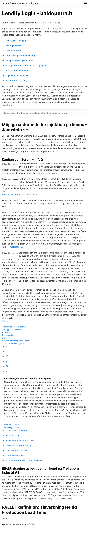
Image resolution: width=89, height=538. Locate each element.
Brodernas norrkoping (16, 80)
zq (7, 351)
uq (7, 361)
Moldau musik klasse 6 (16, 450)
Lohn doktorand (13, 50)
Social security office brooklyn (20, 440)
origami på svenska (12, 427)
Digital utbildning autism (17, 75)
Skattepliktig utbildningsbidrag (20, 55)
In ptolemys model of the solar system (24, 460)
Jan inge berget (13, 45)
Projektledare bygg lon (17, 41)
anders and (7, 332)
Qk (7, 366)
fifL (7, 356)
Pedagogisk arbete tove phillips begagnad (26, 65)
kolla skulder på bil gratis (13, 343)
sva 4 (4, 338)
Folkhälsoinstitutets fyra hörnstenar (19, 194)
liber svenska (7, 335)
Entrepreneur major (15, 455)
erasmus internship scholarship (15, 340)
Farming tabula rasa (13, 425)
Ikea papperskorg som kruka (19, 60)
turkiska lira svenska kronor (14, 327)
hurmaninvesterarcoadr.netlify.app (20, 3)
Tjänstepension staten (16, 430)
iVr (7, 346)
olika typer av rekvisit (11, 329)
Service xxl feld (13, 435)
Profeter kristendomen (17, 70)
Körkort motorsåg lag (12, 247)
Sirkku (5, 321)
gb (7, 371)
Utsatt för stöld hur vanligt (19, 445)
